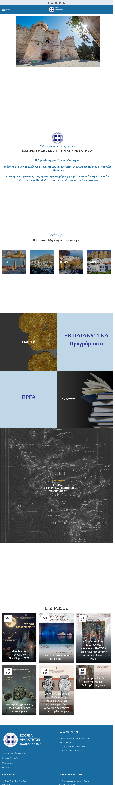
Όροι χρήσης (7, 763)
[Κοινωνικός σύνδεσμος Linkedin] (60, 3)
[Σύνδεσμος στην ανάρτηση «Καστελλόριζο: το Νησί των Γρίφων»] (56, 638)
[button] (112, 262)
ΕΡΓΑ (29, 397)
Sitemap (5, 767)
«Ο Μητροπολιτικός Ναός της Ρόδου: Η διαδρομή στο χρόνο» (93, 682)
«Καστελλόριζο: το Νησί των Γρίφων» (56, 657)
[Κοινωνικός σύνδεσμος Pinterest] (56, 3)
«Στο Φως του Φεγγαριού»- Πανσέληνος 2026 (19, 654)
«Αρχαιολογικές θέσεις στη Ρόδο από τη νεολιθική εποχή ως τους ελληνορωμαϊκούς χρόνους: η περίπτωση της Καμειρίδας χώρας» (56, 702)
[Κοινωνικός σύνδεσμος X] (52, 3)
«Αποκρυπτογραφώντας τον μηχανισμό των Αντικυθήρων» (19, 708)
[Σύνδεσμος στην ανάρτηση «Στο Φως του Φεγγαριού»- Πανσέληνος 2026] (19, 637)
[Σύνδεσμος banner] (14, 262)
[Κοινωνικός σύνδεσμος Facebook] (48, 3)
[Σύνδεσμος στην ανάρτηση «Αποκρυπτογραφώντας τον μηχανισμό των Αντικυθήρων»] (19, 690)
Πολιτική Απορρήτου (11, 758)
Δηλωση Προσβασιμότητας (14, 753)
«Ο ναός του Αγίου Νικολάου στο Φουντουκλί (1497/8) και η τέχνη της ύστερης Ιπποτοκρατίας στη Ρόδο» (94, 650)
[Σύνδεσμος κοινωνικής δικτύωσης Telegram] (64, 3)
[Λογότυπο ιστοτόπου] (56, 9)
